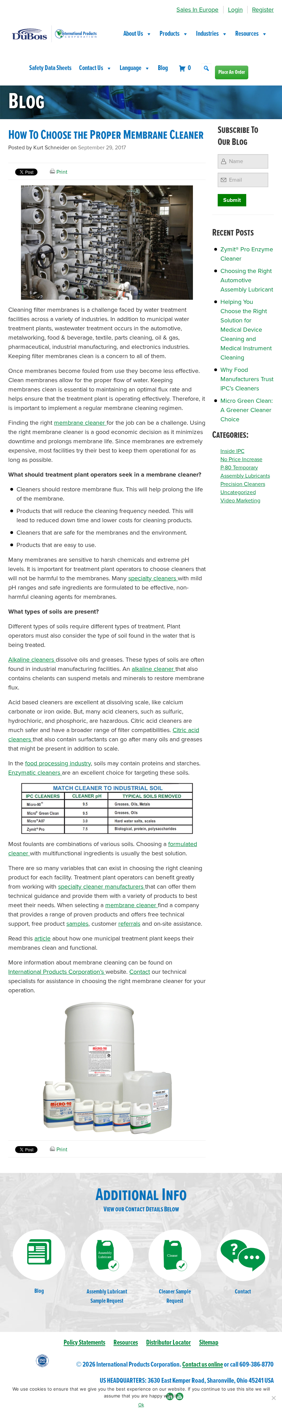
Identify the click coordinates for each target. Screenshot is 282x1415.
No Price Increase (241, 459)
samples (77, 923)
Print (61, 172)
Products (170, 34)
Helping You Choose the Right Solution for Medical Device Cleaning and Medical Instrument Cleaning (246, 329)
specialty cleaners (153, 578)
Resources (247, 34)
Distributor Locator (168, 1342)
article (42, 938)
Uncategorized (238, 492)
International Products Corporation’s (57, 971)
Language (130, 68)
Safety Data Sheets (50, 68)
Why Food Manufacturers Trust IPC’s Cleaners (246, 379)
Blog (163, 68)
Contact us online (202, 1364)
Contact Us (91, 68)
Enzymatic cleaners (35, 772)
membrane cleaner (80, 422)
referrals (129, 923)
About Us (133, 34)
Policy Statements (84, 1342)
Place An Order (231, 72)
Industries (207, 34)
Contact (139, 971)
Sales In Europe (197, 9)
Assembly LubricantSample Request (107, 1296)
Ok (141, 1404)
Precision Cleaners (242, 484)
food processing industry (58, 763)
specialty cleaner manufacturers (101, 886)
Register (263, 9)
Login (235, 9)
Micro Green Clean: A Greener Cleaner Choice (246, 410)
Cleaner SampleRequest (175, 1296)
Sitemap (208, 1342)
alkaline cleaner (153, 669)
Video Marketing (240, 500)
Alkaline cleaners (32, 659)
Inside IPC (232, 451)
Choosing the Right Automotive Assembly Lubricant (246, 280)
